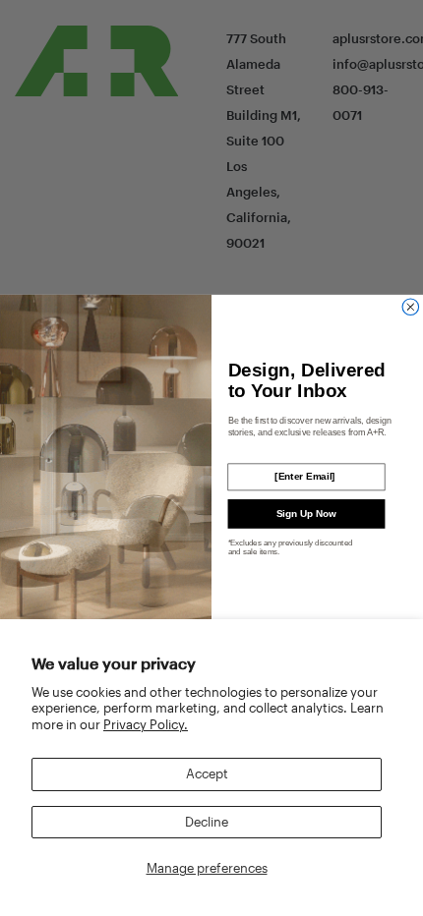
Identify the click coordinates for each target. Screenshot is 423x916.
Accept (207, 773)
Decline (206, 822)
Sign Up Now (306, 513)
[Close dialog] (410, 307)
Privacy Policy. (145, 724)
